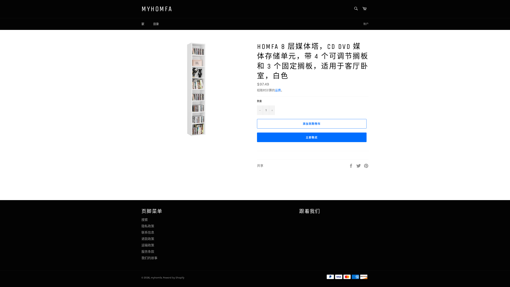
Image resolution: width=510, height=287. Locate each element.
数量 (259, 101)
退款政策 (147, 239)
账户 (366, 23)
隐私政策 (147, 226)
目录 (156, 24)
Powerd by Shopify (173, 277)
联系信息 (147, 232)
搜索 (144, 220)
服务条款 (147, 252)
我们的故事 (149, 258)
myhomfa (156, 9)
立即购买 (312, 137)
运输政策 (147, 245)
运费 (278, 90)
